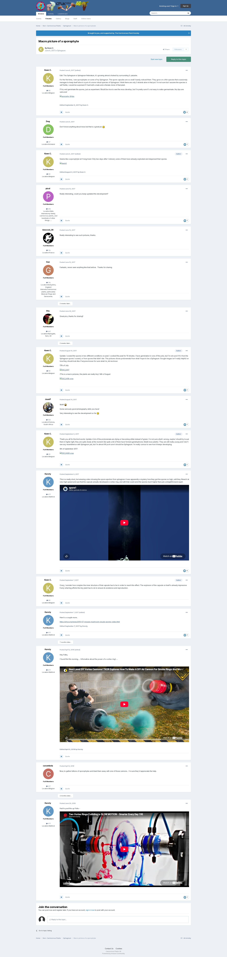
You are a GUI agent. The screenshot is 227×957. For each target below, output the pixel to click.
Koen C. (50, 48)
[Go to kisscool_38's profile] (48, 238)
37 (49, 142)
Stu (48, 311)
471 (49, 494)
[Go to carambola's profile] (48, 774)
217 (49, 786)
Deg (48, 121)
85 (49, 90)
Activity (51, 14)
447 (49, 331)
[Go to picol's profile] (48, 196)
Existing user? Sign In (168, 6)
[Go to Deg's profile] (48, 129)
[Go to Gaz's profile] (48, 270)
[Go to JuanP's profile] (48, 407)
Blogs (67, 18)
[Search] (188, 13)
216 (49, 209)
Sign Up (185, 6)
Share (167, 49)
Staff (75, 18)
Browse (41, 14)
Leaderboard (62, 14)
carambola (48, 766)
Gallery (58, 18)
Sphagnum (61, 51)
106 (49, 420)
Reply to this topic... (59, 919)
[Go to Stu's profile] (48, 319)
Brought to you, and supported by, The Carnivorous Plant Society (113, 33)
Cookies (119, 949)
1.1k (49, 250)
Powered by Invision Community (113, 953)
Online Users (86, 18)
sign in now (90, 910)
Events (38, 18)
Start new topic (156, 59)
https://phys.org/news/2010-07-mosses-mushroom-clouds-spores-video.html (90, 622)
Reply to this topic (178, 59)
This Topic (179, 13)
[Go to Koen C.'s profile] (41, 49)
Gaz (48, 262)
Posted (67, 70)
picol (48, 188)
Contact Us (109, 949)
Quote (67, 112)
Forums (49, 18)
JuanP (48, 399)
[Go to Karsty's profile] (48, 482)
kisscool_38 (47, 230)
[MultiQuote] (61, 112)
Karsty (48, 474)
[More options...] (186, 70)
